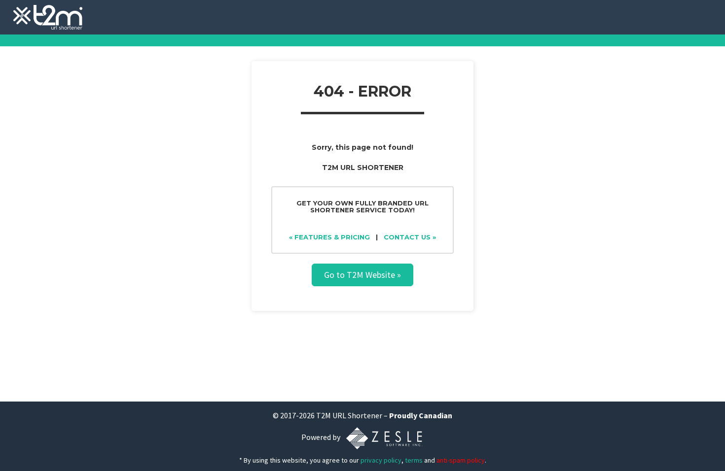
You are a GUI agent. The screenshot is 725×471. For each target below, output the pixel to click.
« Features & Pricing (329, 237)
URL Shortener (357, 415)
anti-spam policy (460, 460)
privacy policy (381, 460)
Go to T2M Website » (362, 274)
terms (414, 460)
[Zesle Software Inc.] (384, 437)
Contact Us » (410, 237)
